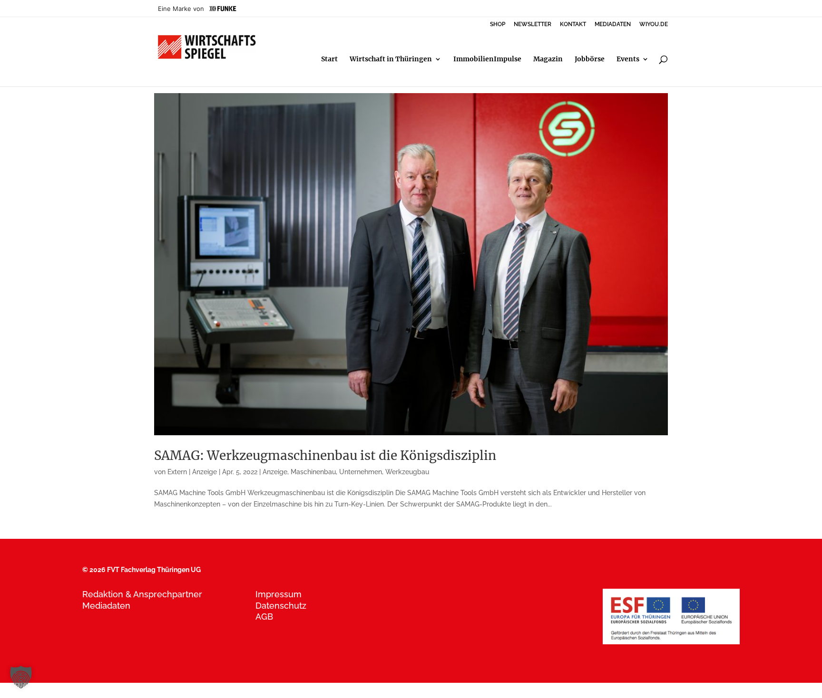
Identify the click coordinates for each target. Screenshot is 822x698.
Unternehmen (360, 472)
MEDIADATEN (613, 24)
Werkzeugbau (407, 472)
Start (329, 59)
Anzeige (275, 472)
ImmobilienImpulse (487, 59)
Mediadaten (106, 606)
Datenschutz (280, 606)
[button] (21, 677)
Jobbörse (590, 59)
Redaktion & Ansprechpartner (142, 594)
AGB (264, 617)
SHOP (497, 24)
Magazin (548, 59)
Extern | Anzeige (192, 472)
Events (627, 59)
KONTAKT (573, 24)
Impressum (278, 594)
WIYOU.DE (653, 24)
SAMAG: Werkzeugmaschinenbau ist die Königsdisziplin (325, 455)
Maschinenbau (313, 472)
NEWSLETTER (532, 24)
